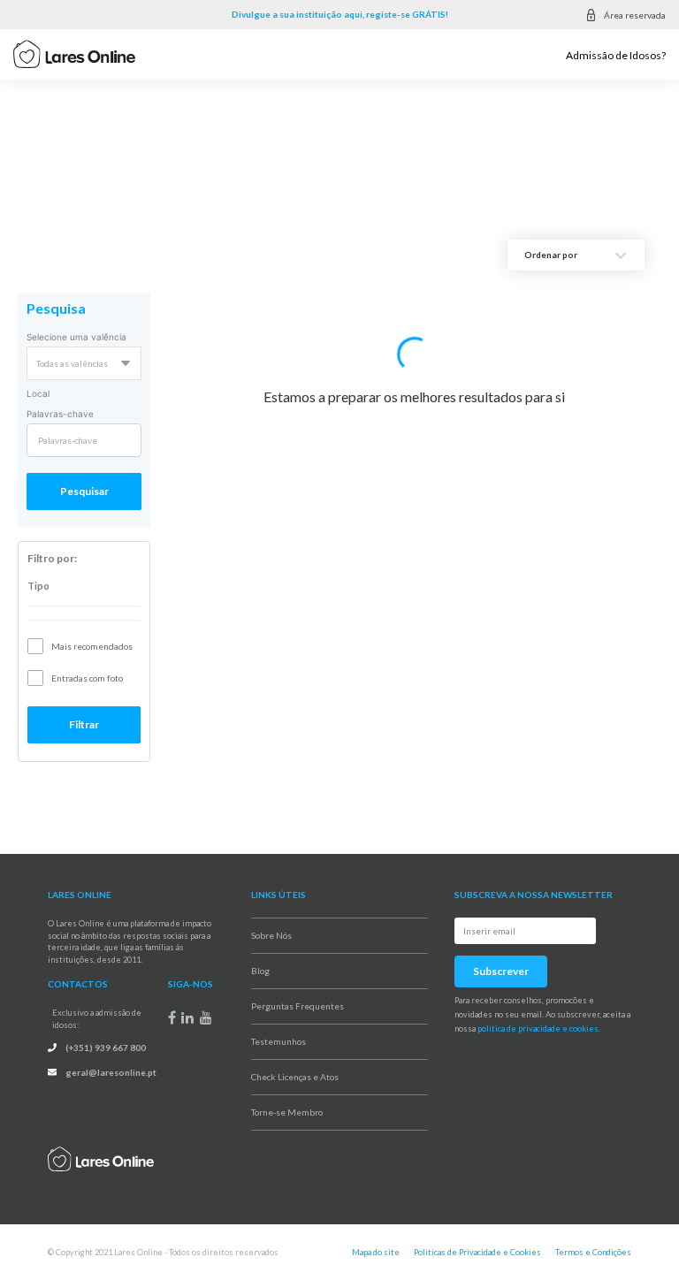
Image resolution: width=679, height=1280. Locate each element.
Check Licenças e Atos (295, 1076)
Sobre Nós (271, 935)
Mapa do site (376, 1252)
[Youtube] (206, 1017)
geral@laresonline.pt (110, 1072)
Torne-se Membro (287, 1112)
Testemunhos (278, 1041)
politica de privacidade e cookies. (538, 1028)
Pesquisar (84, 491)
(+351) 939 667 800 (105, 1047)
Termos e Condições (593, 1252)
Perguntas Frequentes (297, 1006)
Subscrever (501, 971)
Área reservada (635, 15)
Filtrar (84, 724)
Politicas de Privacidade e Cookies (477, 1252)
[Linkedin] (187, 1017)
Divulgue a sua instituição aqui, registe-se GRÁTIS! (340, 14)
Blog (260, 970)
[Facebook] (172, 1017)
